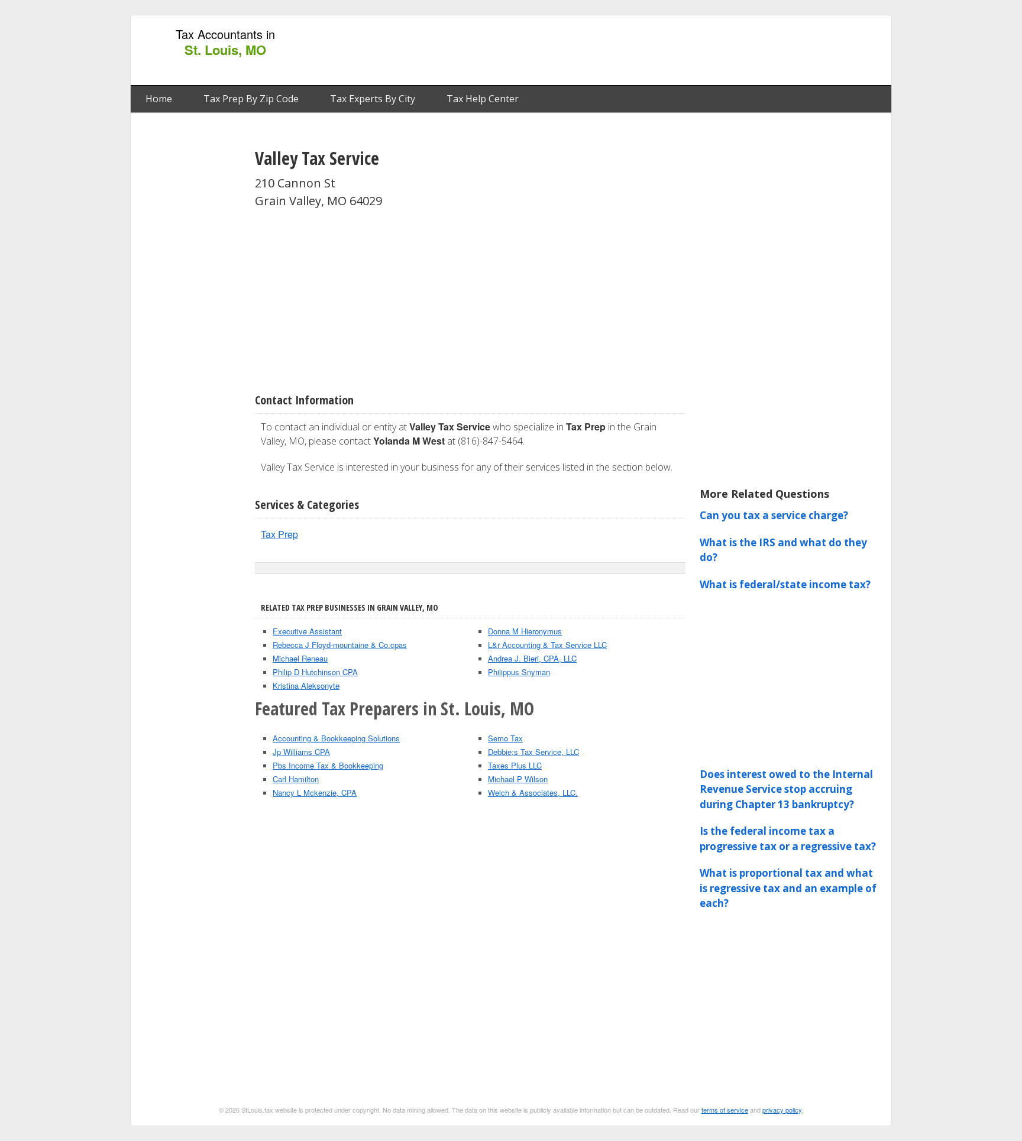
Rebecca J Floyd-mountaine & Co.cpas (340, 644)
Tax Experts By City (372, 98)
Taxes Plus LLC (515, 765)
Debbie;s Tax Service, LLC (533, 751)
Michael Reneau (300, 658)
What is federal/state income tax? (785, 584)
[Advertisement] (670, 50)
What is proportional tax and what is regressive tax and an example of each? (788, 888)
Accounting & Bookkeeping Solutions (336, 738)
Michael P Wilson (518, 779)
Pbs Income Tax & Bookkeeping (328, 765)
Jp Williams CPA (301, 751)
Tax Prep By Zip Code (251, 98)
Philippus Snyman (519, 672)
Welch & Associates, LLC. (533, 792)
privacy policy (781, 1109)
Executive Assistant (307, 631)
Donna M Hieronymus (525, 631)
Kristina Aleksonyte (306, 685)
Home (158, 98)
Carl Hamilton (296, 779)
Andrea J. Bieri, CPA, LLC (532, 658)
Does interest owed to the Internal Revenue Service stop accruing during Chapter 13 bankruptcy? (786, 789)
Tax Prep (279, 534)
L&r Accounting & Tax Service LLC (547, 644)
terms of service (724, 1109)
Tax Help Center (483, 98)
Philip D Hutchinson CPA (315, 672)
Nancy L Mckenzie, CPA (315, 792)
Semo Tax (505, 738)
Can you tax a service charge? (774, 515)
